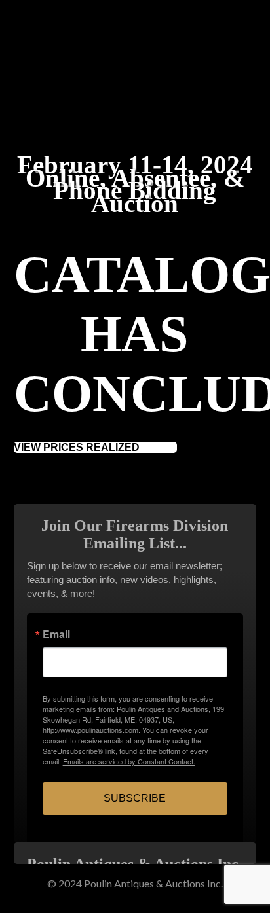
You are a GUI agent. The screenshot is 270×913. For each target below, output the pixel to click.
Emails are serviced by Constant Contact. (129, 761)
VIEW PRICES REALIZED (77, 447)
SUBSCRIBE (135, 798)
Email (56, 634)
